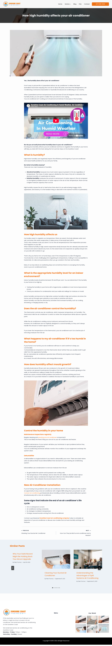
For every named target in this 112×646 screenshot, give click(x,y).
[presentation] (56, 559)
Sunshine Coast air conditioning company (54, 518)
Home (60, 4)
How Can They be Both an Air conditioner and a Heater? (75, 533)
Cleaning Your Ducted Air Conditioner (33, 532)
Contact (87, 4)
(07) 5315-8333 (100, 4)
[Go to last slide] (12, 568)
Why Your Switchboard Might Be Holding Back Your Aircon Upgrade (23, 556)
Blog (75, 4)
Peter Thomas (18, 562)
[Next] (99, 568)
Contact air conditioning (32, 493)
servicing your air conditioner (47, 437)
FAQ (80, 4)
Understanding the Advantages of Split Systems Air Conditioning (87, 575)
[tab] (52, 587)
